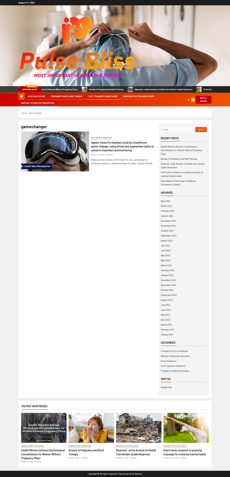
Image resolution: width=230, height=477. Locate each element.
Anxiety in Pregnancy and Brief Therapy (89, 89)
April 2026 (165, 201)
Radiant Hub (166, 387)
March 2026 (166, 206)
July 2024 (165, 305)
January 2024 (167, 334)
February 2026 (167, 211)
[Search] (188, 99)
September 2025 (168, 235)
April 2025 (165, 260)
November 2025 (168, 226)
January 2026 (167, 216)
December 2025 (168, 221)
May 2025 (165, 255)
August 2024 (167, 300)
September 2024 (168, 295)
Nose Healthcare (36, 96)
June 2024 (166, 310)
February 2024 (167, 329)
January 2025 (167, 275)
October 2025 (167, 231)
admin (110, 155)
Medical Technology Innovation (37, 103)
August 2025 (167, 240)
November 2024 (168, 285)
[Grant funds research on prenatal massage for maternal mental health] (186, 428)
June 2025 (166, 250)
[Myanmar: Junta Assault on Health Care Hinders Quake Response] (138, 428)
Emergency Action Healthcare (138, 96)
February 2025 (167, 270)
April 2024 (165, 320)
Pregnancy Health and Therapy (67, 96)
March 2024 (166, 325)
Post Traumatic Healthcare (103, 96)
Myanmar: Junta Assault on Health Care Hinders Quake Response (146, 89)
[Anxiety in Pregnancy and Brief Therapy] (91, 428)
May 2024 (165, 315)
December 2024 (168, 280)
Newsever (123, 474)
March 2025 (166, 265)
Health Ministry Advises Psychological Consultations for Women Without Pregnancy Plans (181, 150)
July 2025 (165, 245)
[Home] (21, 96)
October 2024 (167, 290)
